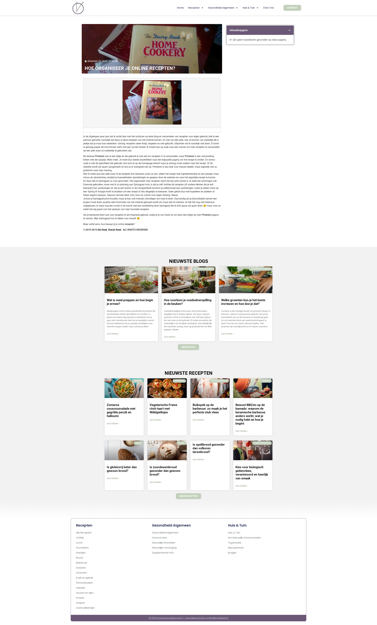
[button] (289, 30)
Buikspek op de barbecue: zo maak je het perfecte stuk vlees (210, 408)
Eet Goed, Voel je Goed (109, 229)
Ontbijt (80, 537)
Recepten (194, 7)
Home (180, 7)
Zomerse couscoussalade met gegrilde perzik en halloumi (121, 410)
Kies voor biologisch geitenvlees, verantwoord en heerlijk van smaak (251, 472)
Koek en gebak (84, 577)
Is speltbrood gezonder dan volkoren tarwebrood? (209, 448)
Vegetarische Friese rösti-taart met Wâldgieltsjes (163, 408)
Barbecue (81, 562)
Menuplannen (236, 547)
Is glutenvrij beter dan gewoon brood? (122, 469)
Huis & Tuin (249, 7)
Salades (80, 587)
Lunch (79, 542)
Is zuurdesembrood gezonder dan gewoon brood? (165, 470)
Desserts (81, 567)
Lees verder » (113, 334)
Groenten (81, 572)
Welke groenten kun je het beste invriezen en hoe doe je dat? (243, 302)
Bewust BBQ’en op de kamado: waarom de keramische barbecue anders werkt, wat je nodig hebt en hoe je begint (250, 414)
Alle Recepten (84, 532)
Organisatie (234, 542)
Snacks (80, 597)
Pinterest (99, 156)
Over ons (268, 7)
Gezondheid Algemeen (221, 7)
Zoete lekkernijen (85, 608)
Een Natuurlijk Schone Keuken (244, 537)
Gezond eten (159, 537)
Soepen (80, 603)
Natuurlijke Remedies (163, 542)
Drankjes (81, 552)
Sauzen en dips (85, 592)
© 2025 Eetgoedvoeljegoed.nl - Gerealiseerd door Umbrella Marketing (188, 618)
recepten (129, 224)
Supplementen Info (163, 552)
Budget (232, 552)
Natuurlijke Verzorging (164, 547)
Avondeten (82, 547)
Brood (79, 557)
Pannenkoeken (84, 582)
